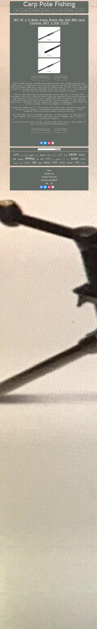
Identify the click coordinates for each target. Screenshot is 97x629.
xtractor (83, 159)
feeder (81, 154)
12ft (76, 162)
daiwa (47, 162)
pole (16, 154)
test (53, 159)
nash (60, 155)
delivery (58, 159)
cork (22, 155)
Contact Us (49, 174)
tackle (74, 158)
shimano (20, 159)
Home (49, 170)
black (83, 163)
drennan (16, 163)
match (27, 162)
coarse (70, 163)
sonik (62, 162)
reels (48, 158)
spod (40, 163)
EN (47, 183)
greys (21, 163)
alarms (42, 155)
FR (51, 183)
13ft (64, 159)
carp (73, 154)
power (36, 155)
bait (65, 155)
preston (54, 155)
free (42, 159)
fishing (29, 158)
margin (31, 155)
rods (54, 162)
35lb (14, 159)
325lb (48, 155)
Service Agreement (49, 180)
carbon (68, 159)
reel (37, 159)
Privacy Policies (49, 177)
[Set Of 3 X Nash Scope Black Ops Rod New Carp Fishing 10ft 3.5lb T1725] (49, 34)
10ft (34, 162)
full (26, 155)
